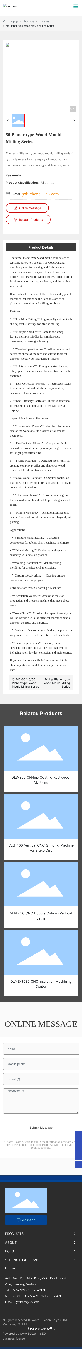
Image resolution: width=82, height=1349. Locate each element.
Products (29, 21)
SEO (43, 1333)
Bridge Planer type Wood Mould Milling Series (57, 683)
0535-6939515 (40, 1290)
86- (19, 1296)
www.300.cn (28, 1333)
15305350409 (29, 1296)
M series (44, 21)
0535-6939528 (20, 1290)
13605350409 (53, 1296)
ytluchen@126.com (40, 194)
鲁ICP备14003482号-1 (41, 1328)
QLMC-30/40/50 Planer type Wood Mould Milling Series (25, 683)
